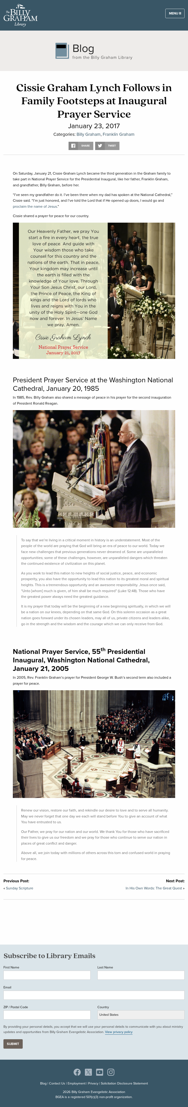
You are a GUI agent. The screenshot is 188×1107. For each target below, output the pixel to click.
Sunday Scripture (19, 888)
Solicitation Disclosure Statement (124, 1083)
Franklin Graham (119, 134)
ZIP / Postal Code (15, 1007)
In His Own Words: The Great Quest (154, 888)
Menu (174, 13)
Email (7, 987)
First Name (11, 967)
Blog (43, 1083)
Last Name (105, 967)
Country (103, 1007)
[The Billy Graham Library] (20, 14)
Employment (77, 1083)
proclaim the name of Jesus (35, 206)
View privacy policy (119, 1031)
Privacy (93, 1083)
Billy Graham (89, 134)
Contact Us (57, 1083)
